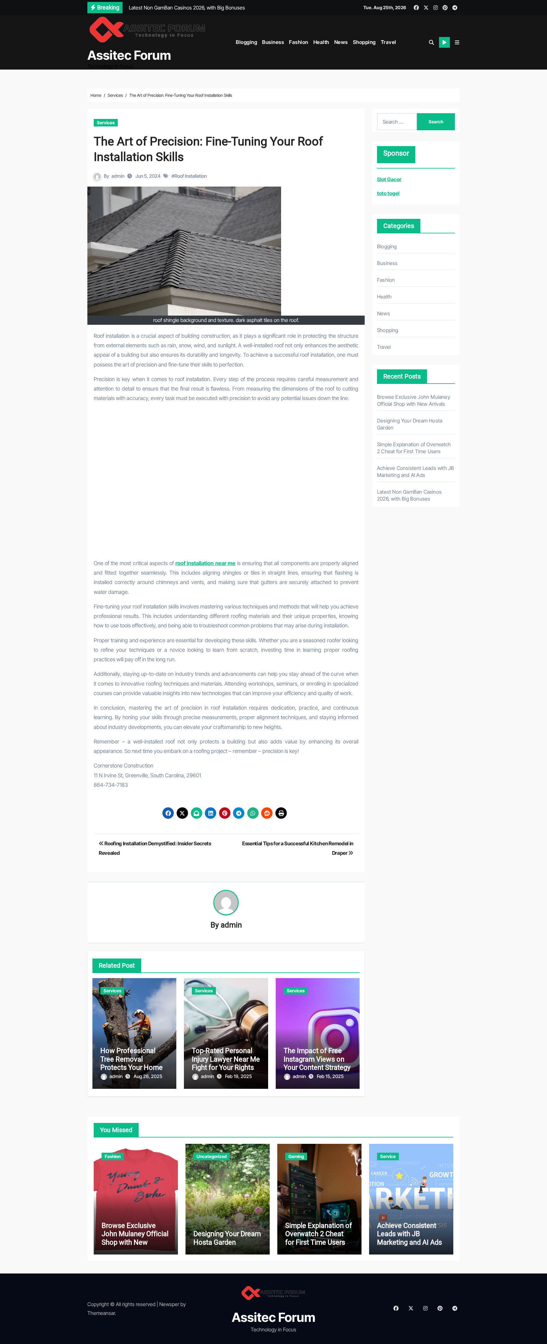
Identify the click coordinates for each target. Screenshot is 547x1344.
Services (106, 122)
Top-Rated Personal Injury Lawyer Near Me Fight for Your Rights (226, 1059)
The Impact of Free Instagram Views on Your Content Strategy (317, 1059)
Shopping (364, 42)
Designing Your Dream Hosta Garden (227, 1238)
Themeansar (101, 1313)
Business (273, 42)
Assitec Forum (129, 55)
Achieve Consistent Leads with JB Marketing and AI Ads (409, 1234)
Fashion (298, 42)
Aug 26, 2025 (148, 1076)
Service (388, 1156)
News (341, 42)
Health (321, 42)
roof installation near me (205, 563)
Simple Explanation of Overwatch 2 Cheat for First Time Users (318, 1234)
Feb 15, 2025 (330, 1076)
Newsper (169, 1304)
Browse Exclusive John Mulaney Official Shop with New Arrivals (135, 1238)
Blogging (246, 42)
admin (117, 176)
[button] (457, 42)
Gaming (296, 1156)
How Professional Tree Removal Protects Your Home (131, 1059)
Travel (388, 42)
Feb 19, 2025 (238, 1076)
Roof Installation (190, 176)
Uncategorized (212, 1156)
